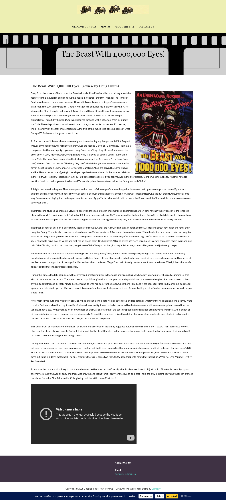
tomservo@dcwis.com (125, 473)
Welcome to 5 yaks (84, 26)
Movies (106, 26)
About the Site (125, 26)
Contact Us (146, 26)
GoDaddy (156, 488)
